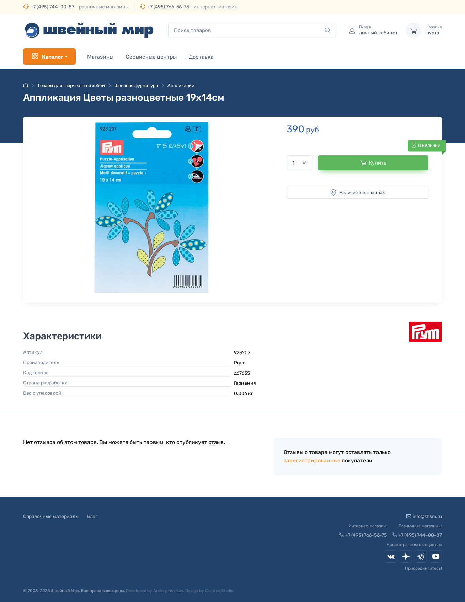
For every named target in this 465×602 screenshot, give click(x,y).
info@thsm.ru (427, 516)
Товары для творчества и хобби (71, 85)
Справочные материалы (51, 516)
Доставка (201, 57)
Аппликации (180, 85)
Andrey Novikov (168, 590)
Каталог (52, 57)
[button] (151, 208)
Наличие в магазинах (362, 192)
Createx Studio (219, 590)
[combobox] (252, 30)
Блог (92, 516)
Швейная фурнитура (136, 85)
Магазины (100, 57)
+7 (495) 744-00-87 (52, 7)
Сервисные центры (151, 57)
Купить (377, 163)
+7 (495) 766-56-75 (168, 7)
